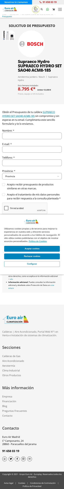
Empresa (7, 396)
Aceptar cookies (32, 249)
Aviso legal (8, 483)
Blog (4, 406)
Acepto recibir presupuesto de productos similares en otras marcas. (30, 186)
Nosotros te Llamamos (16, 2)
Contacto (7, 415)
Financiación (9, 401)
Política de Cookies (38, 241)
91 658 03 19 (50, 2)
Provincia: (8, 171)
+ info (10, 279)
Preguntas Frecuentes (14, 411)
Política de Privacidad (32, 486)
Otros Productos (11, 375)
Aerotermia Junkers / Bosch (31, 76)
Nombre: (8, 130)
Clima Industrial (11, 370)
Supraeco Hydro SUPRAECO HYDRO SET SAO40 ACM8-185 (40, 66)
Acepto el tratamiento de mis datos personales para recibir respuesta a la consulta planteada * (34, 196)
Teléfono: (8, 157)
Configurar (32, 264)
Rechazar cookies (32, 256)
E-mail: (7, 144)
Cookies (21, 483)
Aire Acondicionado (13, 361)
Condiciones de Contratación (43, 483)
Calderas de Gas (11, 356)
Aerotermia (8, 365)
